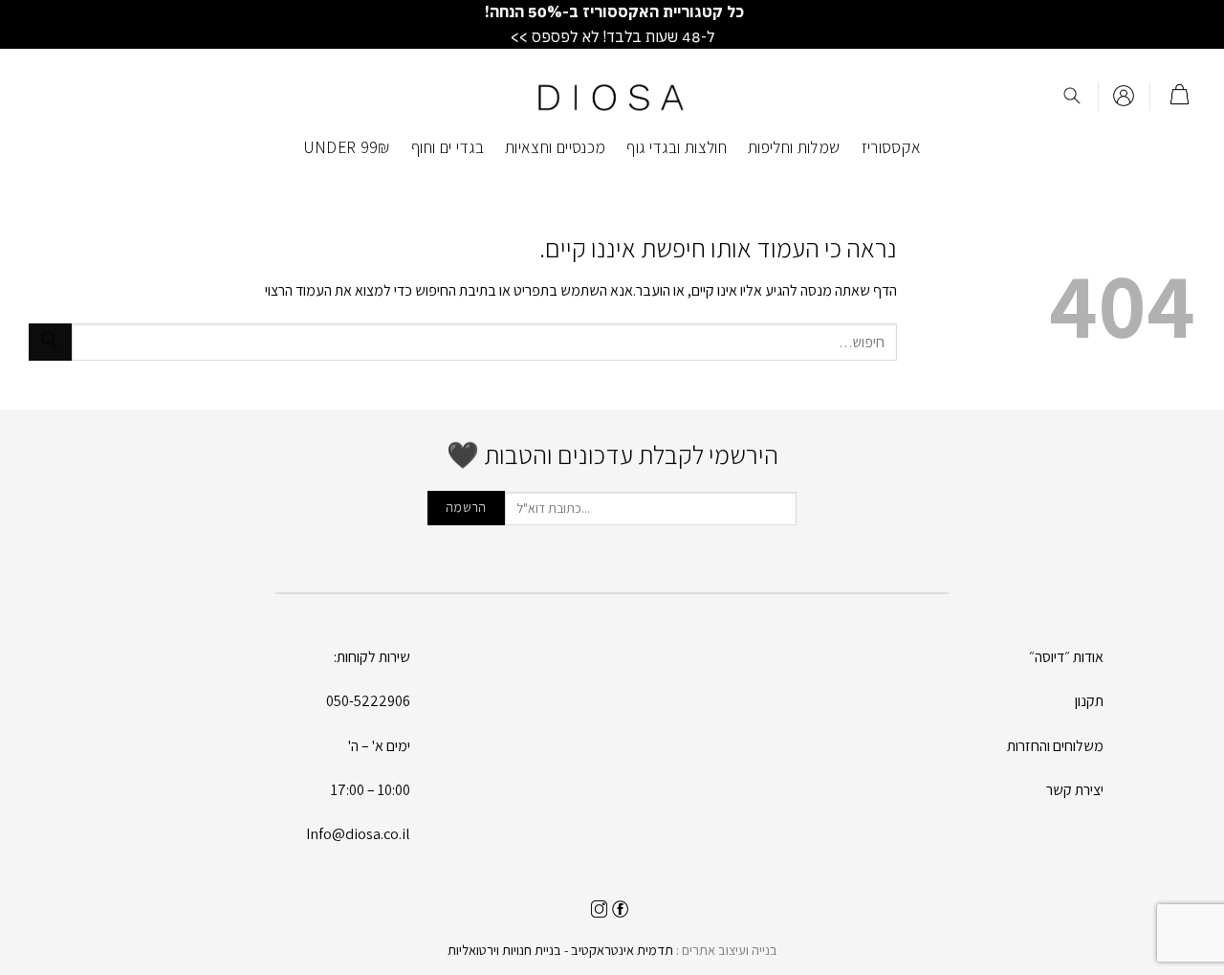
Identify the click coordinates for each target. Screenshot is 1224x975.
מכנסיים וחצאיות (555, 147)
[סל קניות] (1179, 96)
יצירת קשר (1075, 790)
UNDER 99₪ (346, 147)
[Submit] (50, 342)
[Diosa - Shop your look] (612, 97)
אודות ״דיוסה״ (1066, 657)
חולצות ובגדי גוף (676, 147)
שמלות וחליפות (794, 147)
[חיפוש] (1071, 97)
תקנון (1089, 701)
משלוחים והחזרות (1055, 746)
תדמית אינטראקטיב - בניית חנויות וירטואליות (560, 950)
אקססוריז (892, 147)
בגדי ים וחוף (447, 147)
